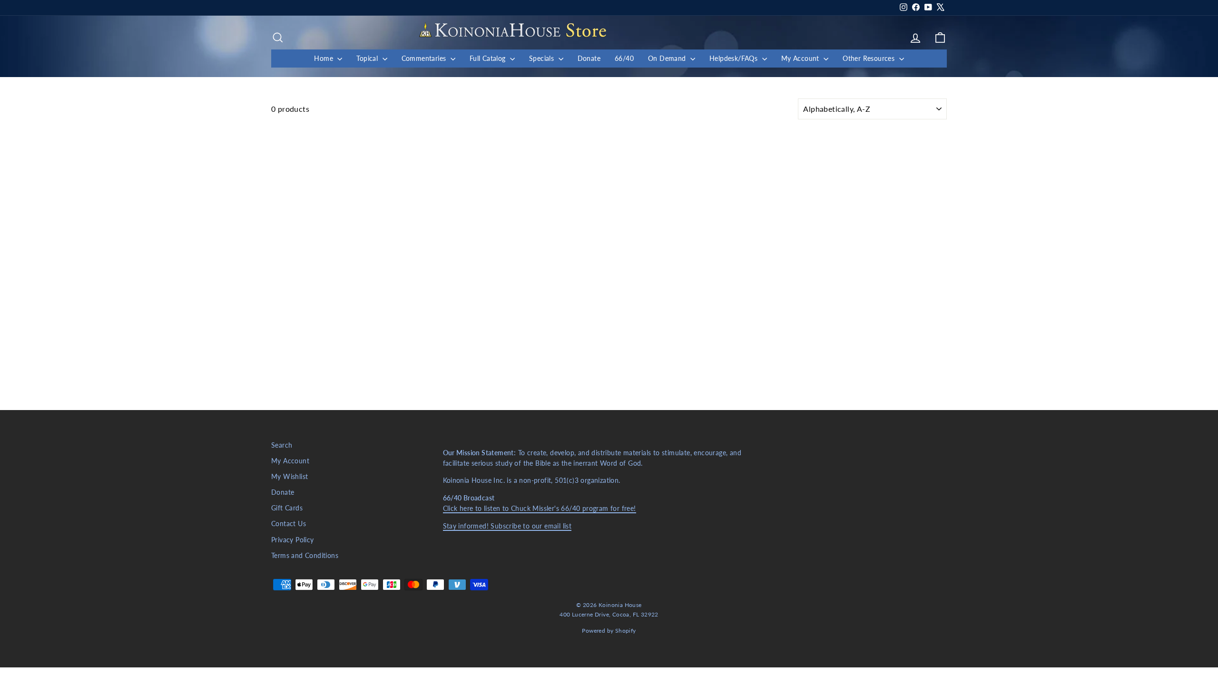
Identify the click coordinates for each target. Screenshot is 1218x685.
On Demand (668, 58)
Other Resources (869, 58)
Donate (589, 58)
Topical (368, 58)
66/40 (624, 58)
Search (281, 445)
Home (324, 58)
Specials (542, 58)
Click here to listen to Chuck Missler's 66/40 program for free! (539, 508)
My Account (801, 58)
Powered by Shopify (609, 630)
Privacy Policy (292, 540)
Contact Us (288, 524)
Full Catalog (489, 58)
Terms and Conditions (304, 555)
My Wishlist (289, 476)
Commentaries (425, 58)
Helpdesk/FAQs (734, 58)
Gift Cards (287, 508)
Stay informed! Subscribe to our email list (507, 526)
